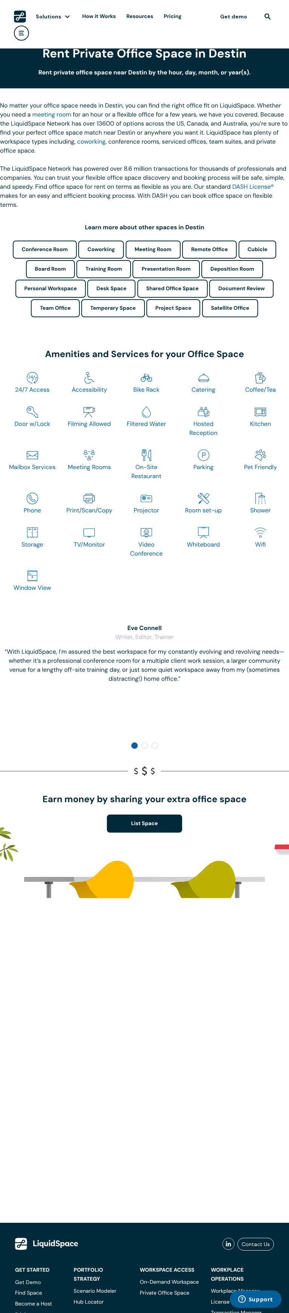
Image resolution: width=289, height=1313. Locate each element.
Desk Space (111, 288)
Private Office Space (164, 1293)
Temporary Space (113, 308)
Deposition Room (232, 269)
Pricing (172, 16)
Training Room (103, 269)
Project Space (173, 308)
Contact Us (256, 1244)
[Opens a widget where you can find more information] (255, 1299)
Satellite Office (230, 308)
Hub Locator (89, 1302)
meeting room (51, 114)
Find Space (28, 1293)
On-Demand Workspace (169, 1282)
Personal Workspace (50, 288)
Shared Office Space (172, 288)
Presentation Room (165, 269)
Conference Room (45, 249)
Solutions (48, 16)
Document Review (241, 288)
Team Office (55, 308)
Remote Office (209, 249)
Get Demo (28, 1282)
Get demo (233, 16)
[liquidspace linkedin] (228, 1244)
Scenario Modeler (95, 1291)
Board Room (50, 269)
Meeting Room (153, 249)
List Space (144, 823)
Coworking (101, 249)
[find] (267, 16)
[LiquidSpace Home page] (20, 17)
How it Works (99, 16)
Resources (139, 16)
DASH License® (253, 187)
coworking (91, 141)
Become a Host (33, 1304)
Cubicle (258, 249)
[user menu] (21, 33)
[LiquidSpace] (46, 1244)
